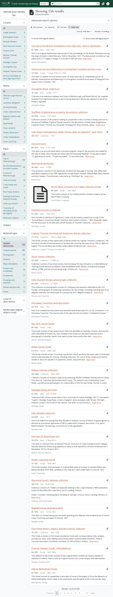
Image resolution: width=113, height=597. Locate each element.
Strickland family (14, 108)
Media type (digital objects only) (12, 311)
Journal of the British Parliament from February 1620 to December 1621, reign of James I (67, 46)
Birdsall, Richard (14, 42)
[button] (103, 3)
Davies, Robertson (14, 133)
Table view (75, 27)
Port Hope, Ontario (14, 192)
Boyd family (14, 124)
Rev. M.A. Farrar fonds (42, 323)
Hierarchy (51, 27)
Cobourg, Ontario (14, 204)
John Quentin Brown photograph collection (54, 279)
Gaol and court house (14, 46)
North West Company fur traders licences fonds (76, 186)
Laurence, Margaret (14, 103)
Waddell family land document (47, 508)
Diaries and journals (14, 288)
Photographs (14, 255)
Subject (7, 225)
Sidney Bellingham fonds (44, 569)
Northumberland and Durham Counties (14, 167)
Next (93, 593)
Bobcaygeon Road (14, 37)
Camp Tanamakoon (14, 137)
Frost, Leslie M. (14, 128)
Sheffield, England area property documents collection (59, 112)
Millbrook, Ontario (14, 218)
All (4, 28)
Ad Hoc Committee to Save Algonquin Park (14, 77)
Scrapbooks (14, 276)
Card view (63, 27)
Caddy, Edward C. (14, 33)
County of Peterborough (14, 174)
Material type (10, 233)
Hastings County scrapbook (45, 210)
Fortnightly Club (14, 67)
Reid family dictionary (42, 163)
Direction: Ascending (101, 31)
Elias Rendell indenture (43, 413)
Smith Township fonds (43, 459)
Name (6, 85)
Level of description (9, 300)
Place (5, 148)
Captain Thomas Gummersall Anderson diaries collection (61, 233)
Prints (14, 292)
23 (87, 593)
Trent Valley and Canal (14, 186)
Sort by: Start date (83, 31)
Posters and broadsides (14, 269)
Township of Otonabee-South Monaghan (14, 211)
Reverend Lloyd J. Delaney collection (49, 480)
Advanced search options (44, 20)
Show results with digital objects (97, 38)
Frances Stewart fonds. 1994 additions (51, 548)
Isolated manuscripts (14, 244)
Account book (38, 143)
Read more (87, 58)
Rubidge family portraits (44, 390)
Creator (7, 22)
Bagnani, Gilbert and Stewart (14, 117)
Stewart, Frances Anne (14, 72)
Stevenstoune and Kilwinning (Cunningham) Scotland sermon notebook (67, 69)
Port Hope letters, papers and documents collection (58, 528)
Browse (44, 4)
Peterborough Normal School (14, 96)
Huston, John (14, 51)
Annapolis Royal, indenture (45, 89)
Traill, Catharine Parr (14, 112)
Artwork (14, 260)
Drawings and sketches (14, 281)
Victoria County (14, 180)
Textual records (14, 251)
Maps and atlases (14, 264)
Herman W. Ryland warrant (45, 436)
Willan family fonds (41, 347)
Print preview (37, 27)
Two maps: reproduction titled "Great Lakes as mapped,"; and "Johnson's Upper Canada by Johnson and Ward (67, 132)
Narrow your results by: (14, 13)
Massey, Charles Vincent (14, 56)
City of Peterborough (14, 160)
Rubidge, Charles (14, 63)
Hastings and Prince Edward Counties (14, 197)
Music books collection (43, 256)
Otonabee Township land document (50, 303)
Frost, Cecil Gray (14, 142)
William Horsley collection (44, 370)
